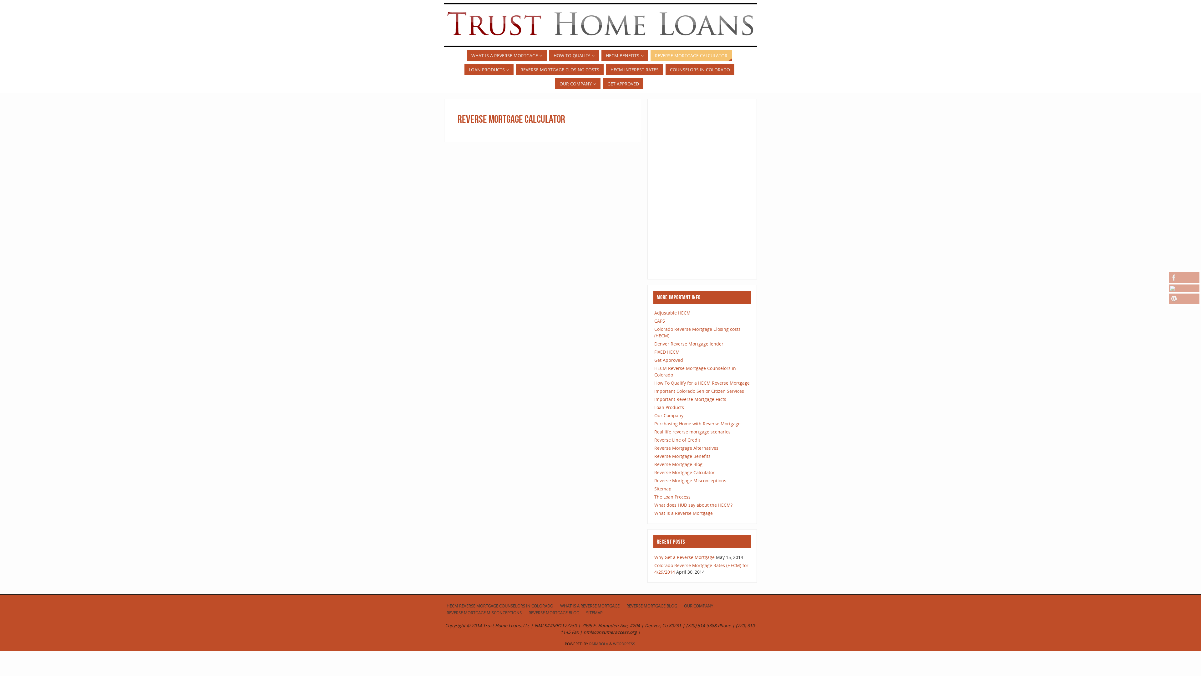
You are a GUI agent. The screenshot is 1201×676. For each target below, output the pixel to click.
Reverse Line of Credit (677, 440)
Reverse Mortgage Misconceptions (690, 481)
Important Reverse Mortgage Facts (690, 399)
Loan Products (669, 407)
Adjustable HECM (672, 313)
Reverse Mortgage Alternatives (686, 448)
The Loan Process (672, 497)
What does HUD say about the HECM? (693, 505)
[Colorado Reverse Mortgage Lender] (1184, 288)
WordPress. (624, 644)
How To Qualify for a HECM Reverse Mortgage (702, 383)
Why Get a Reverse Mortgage (684, 557)
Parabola (598, 644)
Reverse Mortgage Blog (678, 464)
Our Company (668, 415)
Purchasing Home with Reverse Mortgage (697, 424)
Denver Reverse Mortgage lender (688, 344)
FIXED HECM (667, 352)
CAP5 (659, 321)
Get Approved (668, 360)
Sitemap (662, 489)
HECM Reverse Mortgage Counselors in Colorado (500, 606)
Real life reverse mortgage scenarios (692, 432)
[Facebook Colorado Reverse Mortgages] (1184, 277)
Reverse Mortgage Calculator (684, 472)
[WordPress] (1184, 299)
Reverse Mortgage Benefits (682, 456)
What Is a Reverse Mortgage (683, 513)
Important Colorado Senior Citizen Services (699, 391)
